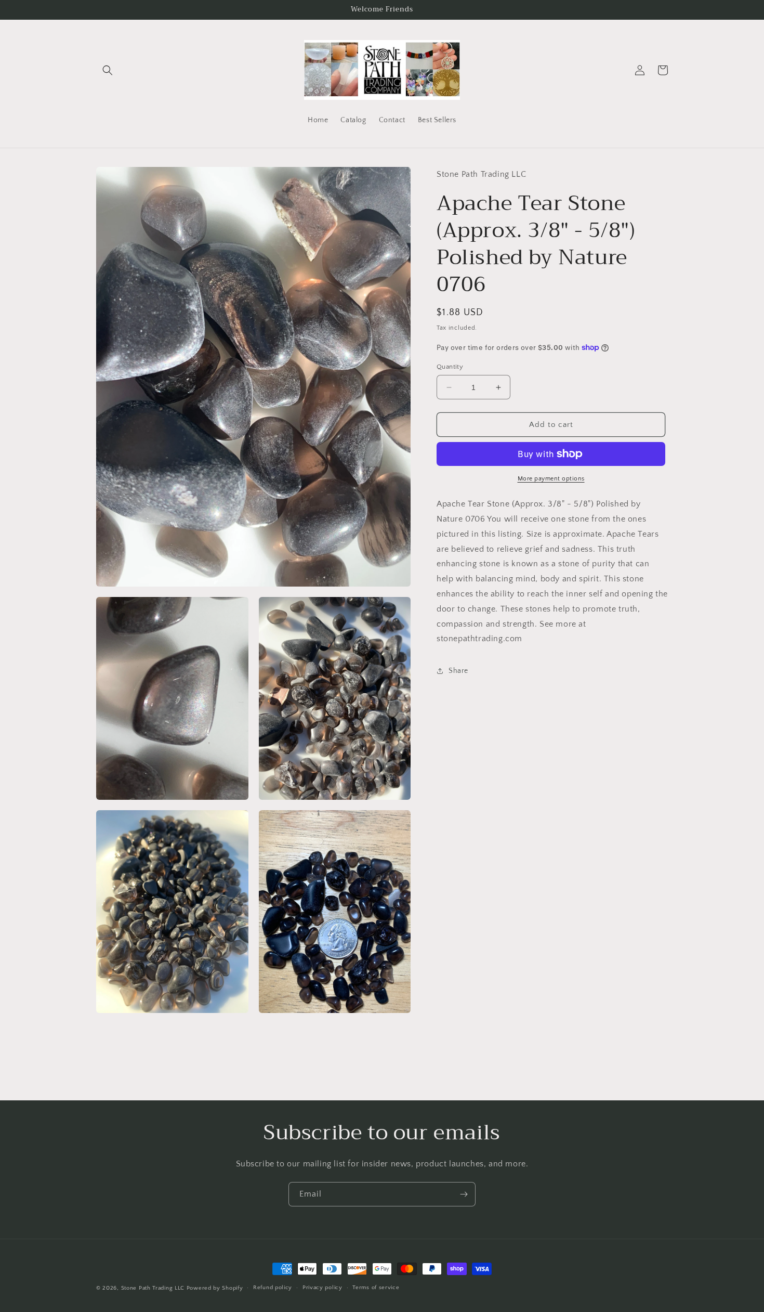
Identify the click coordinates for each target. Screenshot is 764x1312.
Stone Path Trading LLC (153, 1288)
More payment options (551, 478)
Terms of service (375, 1287)
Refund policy (272, 1287)
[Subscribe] (463, 1194)
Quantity (450, 366)
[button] (107, 70)
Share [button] (458, 670)
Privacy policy (322, 1287)
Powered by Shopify (215, 1288)
